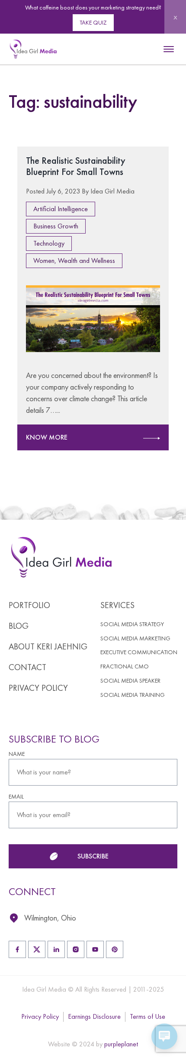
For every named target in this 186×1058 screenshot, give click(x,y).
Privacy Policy (38, 688)
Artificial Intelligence (60, 208)
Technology (48, 243)
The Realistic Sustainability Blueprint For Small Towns (75, 166)
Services (117, 605)
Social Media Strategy (132, 624)
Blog (19, 626)
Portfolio (29, 605)
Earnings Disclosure (94, 1016)
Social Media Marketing (135, 638)
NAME (17, 754)
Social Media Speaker (130, 680)
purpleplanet (121, 1044)
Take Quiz (93, 22)
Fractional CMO (124, 666)
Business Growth (55, 226)
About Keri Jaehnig (48, 646)
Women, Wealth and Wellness (74, 260)
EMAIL (16, 796)
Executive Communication (138, 652)
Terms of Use (147, 1016)
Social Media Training (132, 695)
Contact (27, 667)
